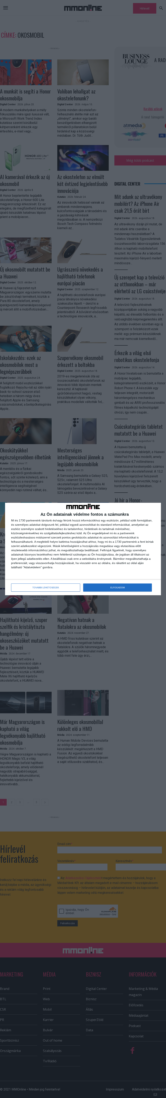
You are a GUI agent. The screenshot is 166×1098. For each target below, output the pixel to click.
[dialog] (83, 549)
